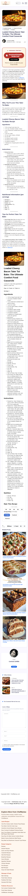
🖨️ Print (7, 515)
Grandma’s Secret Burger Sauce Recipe (11, 828)
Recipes (3, 846)
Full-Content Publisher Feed (8, 888)
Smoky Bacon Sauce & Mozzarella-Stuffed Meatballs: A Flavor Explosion (19, 691)
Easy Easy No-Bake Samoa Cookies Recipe (12, 836)
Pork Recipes (4, 865)
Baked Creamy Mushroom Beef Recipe (11, 838)
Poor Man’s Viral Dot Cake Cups (9, 826)
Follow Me (14, 666)
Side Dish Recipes (5, 854)
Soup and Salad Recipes (7, 869)
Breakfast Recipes (6, 857)
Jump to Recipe (14, 59)
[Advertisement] (14, 772)
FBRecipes (21, 77)
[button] (18, 3)
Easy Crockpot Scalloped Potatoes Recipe (12, 830)
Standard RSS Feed (6, 882)
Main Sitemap (4, 875)
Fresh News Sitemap (6, 878)
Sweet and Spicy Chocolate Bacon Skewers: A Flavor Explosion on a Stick (18, 682)
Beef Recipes (4, 867)
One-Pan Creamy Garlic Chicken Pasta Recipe (13, 824)
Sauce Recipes (5, 859)
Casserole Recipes (6, 852)
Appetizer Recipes (6, 861)
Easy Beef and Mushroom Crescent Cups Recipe (13, 840)
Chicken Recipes (5, 863)
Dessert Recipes (5, 848)
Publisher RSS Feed (6, 880)
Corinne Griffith (11, 40)
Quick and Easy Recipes (7, 850)
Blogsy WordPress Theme (17, 803)
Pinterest (7, 518)
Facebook (14, 515)
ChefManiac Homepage (7, 892)
